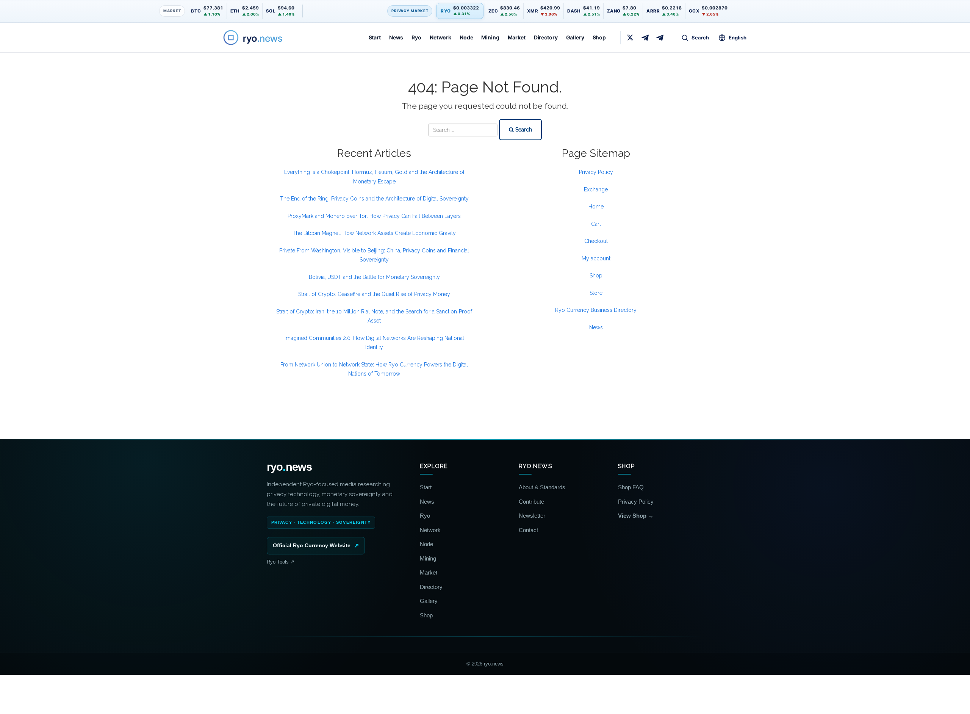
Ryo (416, 37)
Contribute (531, 501)
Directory (546, 37)
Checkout (596, 241)
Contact (528, 530)
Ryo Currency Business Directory (596, 310)
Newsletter (532, 515)
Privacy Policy (596, 172)
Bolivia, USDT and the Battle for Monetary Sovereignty (374, 277)
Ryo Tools (280, 562)
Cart (596, 224)
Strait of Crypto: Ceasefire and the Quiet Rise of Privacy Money (374, 294)
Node (466, 37)
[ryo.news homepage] (261, 38)
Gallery (575, 37)
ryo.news (494, 664)
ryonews (289, 467)
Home (596, 207)
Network (440, 37)
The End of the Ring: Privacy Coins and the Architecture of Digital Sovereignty (374, 199)
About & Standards (542, 487)
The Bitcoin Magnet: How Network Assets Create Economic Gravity (374, 233)
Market (517, 37)
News (396, 37)
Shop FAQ (631, 487)
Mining (490, 37)
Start (375, 37)
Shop (599, 37)
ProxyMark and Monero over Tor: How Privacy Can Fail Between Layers (374, 216)
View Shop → (636, 515)
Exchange (596, 189)
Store (596, 293)
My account (596, 258)
